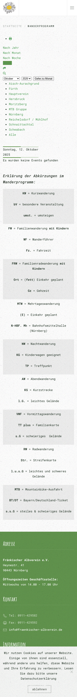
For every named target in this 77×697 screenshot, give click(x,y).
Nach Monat (12, 53)
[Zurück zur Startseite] (9, 8)
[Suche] (4, 73)
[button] (72, 8)
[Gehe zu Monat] (4, 68)
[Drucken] (10, 38)
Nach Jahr (11, 48)
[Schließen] (71, 671)
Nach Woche (12, 58)
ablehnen (39, 689)
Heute (7, 63)
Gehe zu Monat (43, 78)
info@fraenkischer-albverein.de (35, 630)
